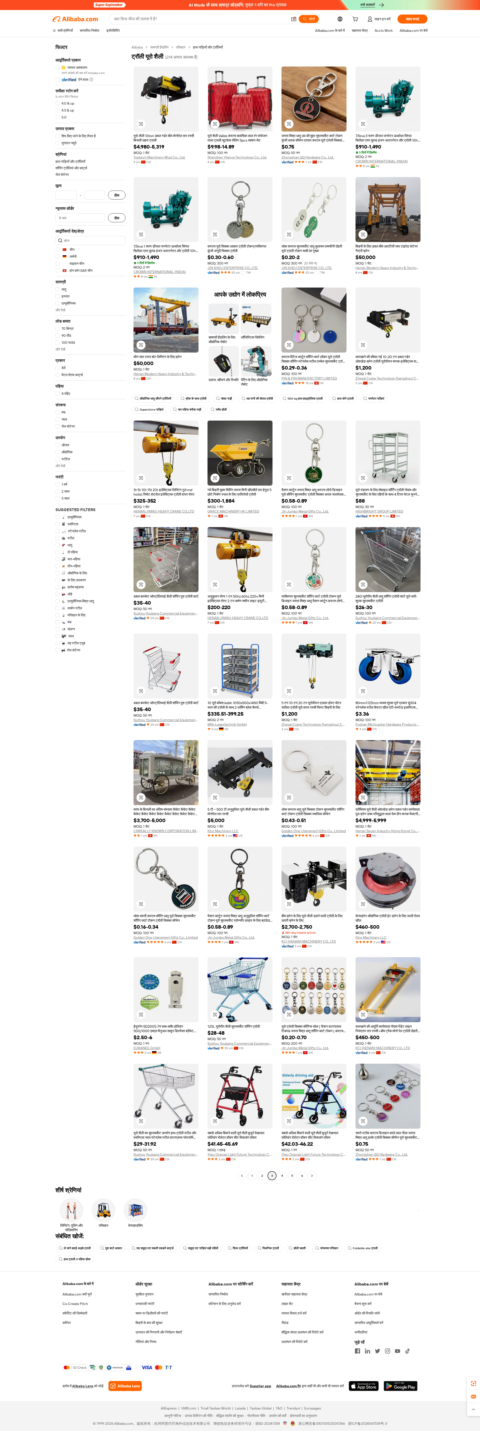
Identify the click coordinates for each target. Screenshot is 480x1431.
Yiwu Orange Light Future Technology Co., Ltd (240, 1154)
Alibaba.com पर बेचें (368, 1294)
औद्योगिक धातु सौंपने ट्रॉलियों (155, 398)
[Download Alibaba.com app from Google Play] (401, 1386)
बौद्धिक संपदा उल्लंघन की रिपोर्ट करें (303, 1332)
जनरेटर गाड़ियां (376, 398)
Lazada (240, 1408)
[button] (294, 19)
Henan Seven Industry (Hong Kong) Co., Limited (388, 831)
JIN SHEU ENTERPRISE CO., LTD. (233, 268)
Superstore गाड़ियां (152, 409)
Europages (312, 1408)
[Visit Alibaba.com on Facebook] (357, 1351)
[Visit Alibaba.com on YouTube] (397, 1351)
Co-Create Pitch (75, 1304)
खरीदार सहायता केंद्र (294, 1294)
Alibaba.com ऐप (288, 1386)
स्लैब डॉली (221, 409)
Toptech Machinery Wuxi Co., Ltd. (159, 157)
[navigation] (91, 612)
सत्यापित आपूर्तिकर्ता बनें (368, 1323)
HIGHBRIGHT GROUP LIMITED (379, 511)
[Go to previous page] (242, 1175)
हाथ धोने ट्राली (345, 398)
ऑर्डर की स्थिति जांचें (367, 1313)
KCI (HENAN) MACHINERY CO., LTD (309, 941)
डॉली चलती (300, 1248)
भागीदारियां (360, 1332)
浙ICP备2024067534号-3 (367, 1423)
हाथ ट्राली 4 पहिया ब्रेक (77, 1259)
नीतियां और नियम (146, 1342)
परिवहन (181, 47)
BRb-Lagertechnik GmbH (227, 724)
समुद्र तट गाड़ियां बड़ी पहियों (203, 1248)
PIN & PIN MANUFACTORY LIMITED (309, 378)
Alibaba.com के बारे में (78, 1284)
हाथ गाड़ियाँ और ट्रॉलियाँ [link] (208, 47)
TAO (279, 1408)
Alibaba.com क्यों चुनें (77, 1294)
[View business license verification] (285, 1423)
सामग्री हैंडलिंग (159, 47)
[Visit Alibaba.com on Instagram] (387, 1351)
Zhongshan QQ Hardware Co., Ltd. (308, 157)
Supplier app (260, 1386)
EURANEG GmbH (147, 1048)
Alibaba (137, 47)
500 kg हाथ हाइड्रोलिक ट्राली (305, 398)
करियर (66, 1323)
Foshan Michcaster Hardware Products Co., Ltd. (388, 724)
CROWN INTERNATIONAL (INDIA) (382, 161)
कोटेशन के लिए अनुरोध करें (224, 1304)
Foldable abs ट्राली (365, 1248)
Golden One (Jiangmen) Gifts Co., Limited (314, 831)
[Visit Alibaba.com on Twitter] (377, 1351)
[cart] (356, 20)
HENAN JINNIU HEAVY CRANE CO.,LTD (164, 511)
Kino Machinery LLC (223, 831)
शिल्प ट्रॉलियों (240, 1248)
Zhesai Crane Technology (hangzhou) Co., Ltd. (388, 378)
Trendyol (293, 1408)
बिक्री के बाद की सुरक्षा (149, 1323)
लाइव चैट (287, 1304)
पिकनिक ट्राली (270, 1248)
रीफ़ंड (285, 1323)
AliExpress (169, 1408)
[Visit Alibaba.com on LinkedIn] (367, 1351)
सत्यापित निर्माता (218, 1294)
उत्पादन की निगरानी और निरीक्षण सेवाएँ (159, 1332)
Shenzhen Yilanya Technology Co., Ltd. (237, 157)
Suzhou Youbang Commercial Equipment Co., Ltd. (166, 613)
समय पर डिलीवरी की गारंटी (152, 1313)
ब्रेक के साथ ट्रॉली (196, 398)
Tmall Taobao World (215, 1408)
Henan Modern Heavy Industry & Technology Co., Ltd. (388, 268)
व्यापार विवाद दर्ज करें (294, 1313)
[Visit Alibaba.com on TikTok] (407, 1351)
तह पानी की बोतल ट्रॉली (259, 398)
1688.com (188, 1408)
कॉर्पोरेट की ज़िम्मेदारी (74, 1313)
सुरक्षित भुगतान (145, 1294)
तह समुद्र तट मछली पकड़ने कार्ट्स (155, 1248)
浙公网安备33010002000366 (321, 1423)
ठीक (116, 195)
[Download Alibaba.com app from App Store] (364, 1386)
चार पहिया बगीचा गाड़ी (189, 409)
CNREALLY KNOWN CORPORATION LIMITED (166, 831)
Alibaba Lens (82, 1386)
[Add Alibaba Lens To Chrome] (125, 1386)
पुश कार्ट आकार (113, 1248)
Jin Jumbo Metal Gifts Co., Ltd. (305, 511)
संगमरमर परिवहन (329, 1248)
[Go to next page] (312, 1175)
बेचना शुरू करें (363, 1304)
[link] (473, 1383)
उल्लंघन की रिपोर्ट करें (295, 1342)
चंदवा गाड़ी (226, 398)
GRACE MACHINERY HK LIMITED (233, 511)
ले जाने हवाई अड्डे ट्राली (77, 1248)
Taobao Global (261, 1408)
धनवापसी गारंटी (145, 1304)
